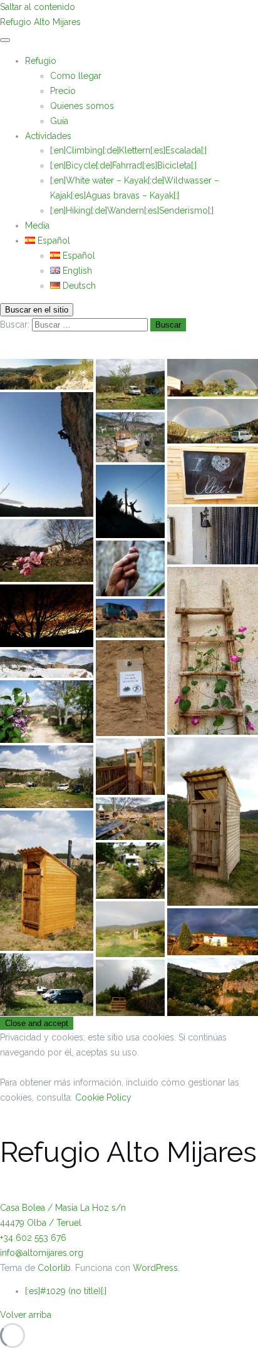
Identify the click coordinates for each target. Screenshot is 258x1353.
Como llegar (75, 76)
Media (37, 225)
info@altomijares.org (41, 1253)
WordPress (155, 1268)
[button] (46, 374)
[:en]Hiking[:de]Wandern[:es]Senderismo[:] (132, 210)
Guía (59, 121)
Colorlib (54, 1268)
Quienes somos (82, 106)
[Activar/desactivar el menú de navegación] (5, 40)
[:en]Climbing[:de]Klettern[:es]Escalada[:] (128, 150)
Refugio (40, 61)
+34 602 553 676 (33, 1238)
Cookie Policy (103, 1097)
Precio (63, 91)
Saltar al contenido (37, 7)
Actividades (48, 136)
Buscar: (14, 324)
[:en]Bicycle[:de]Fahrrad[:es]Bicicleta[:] (123, 165)
